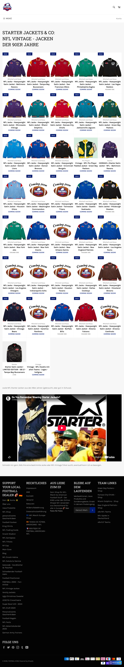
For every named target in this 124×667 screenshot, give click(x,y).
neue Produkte (8, 508)
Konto (119, 18)
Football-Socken (9, 522)
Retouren (30, 504)
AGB (28, 492)
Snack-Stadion (9, 534)
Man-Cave (6, 549)
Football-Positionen (11, 578)
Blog (4, 553)
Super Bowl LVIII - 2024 (12, 604)
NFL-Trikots (7, 541)
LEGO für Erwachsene (11, 600)
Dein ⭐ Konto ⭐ (10, 500)
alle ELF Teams (104, 522)
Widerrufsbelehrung (35, 507)
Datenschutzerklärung (36, 511)
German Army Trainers (12, 632)
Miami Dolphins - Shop (108, 501)
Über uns (6, 504)
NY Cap (5, 545)
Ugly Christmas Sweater (12, 596)
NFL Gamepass (8, 538)
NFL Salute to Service (11, 561)
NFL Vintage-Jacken (11, 588)
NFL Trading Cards (10, 530)
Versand (29, 500)
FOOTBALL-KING (13, 661)
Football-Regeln (9, 618)
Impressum (31, 488)
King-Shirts (7, 526)
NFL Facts (6, 622)
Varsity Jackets (8, 592)
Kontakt (29, 496)
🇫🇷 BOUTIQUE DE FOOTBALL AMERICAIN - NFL (36, 531)
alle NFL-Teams (104, 512)
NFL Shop (6, 512)
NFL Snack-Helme (10, 557)
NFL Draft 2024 (9, 608)
